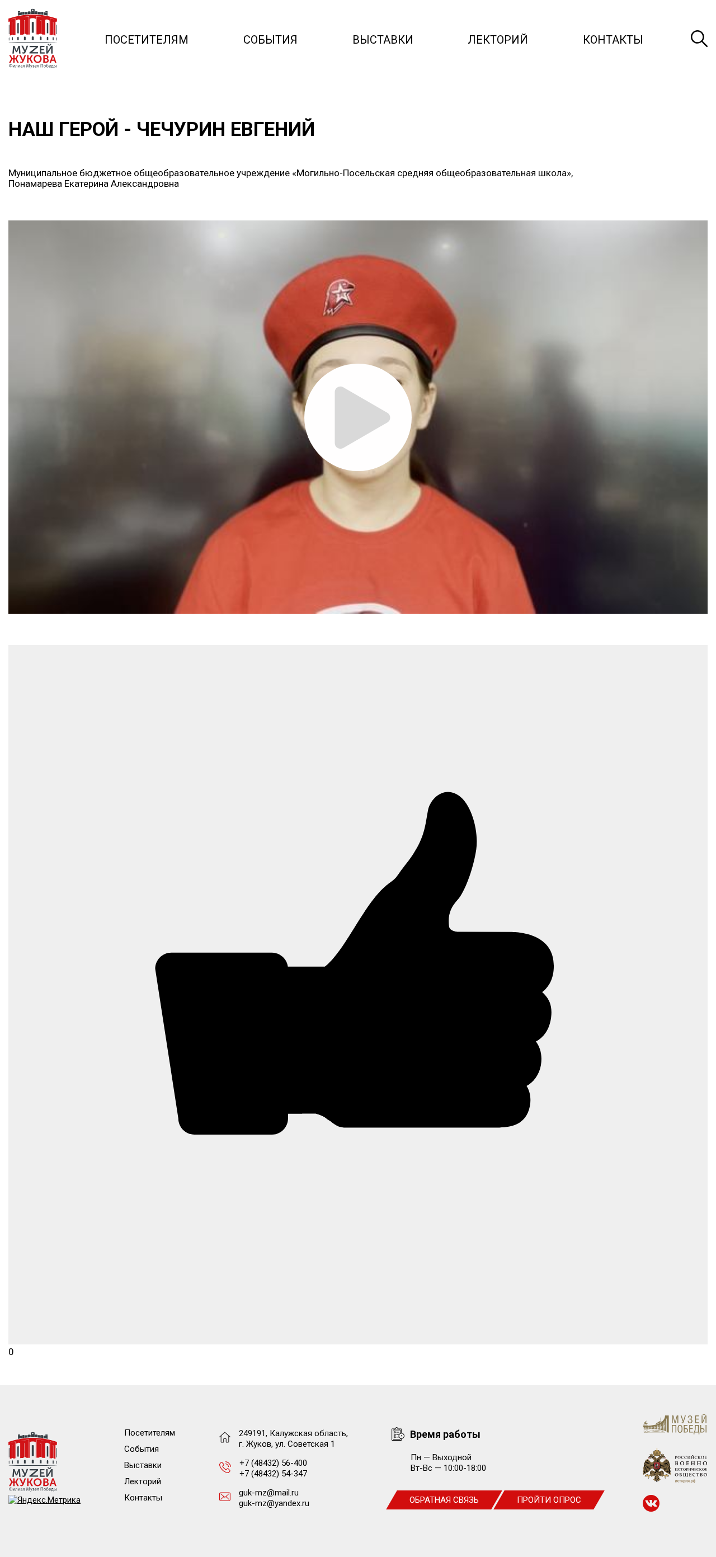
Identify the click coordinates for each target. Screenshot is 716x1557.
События (270, 39)
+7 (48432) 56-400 (273, 1463)
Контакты (613, 39)
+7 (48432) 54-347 (273, 1474)
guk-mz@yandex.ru (274, 1503)
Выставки (382, 39)
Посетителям (147, 39)
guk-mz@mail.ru (269, 1493)
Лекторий (498, 39)
